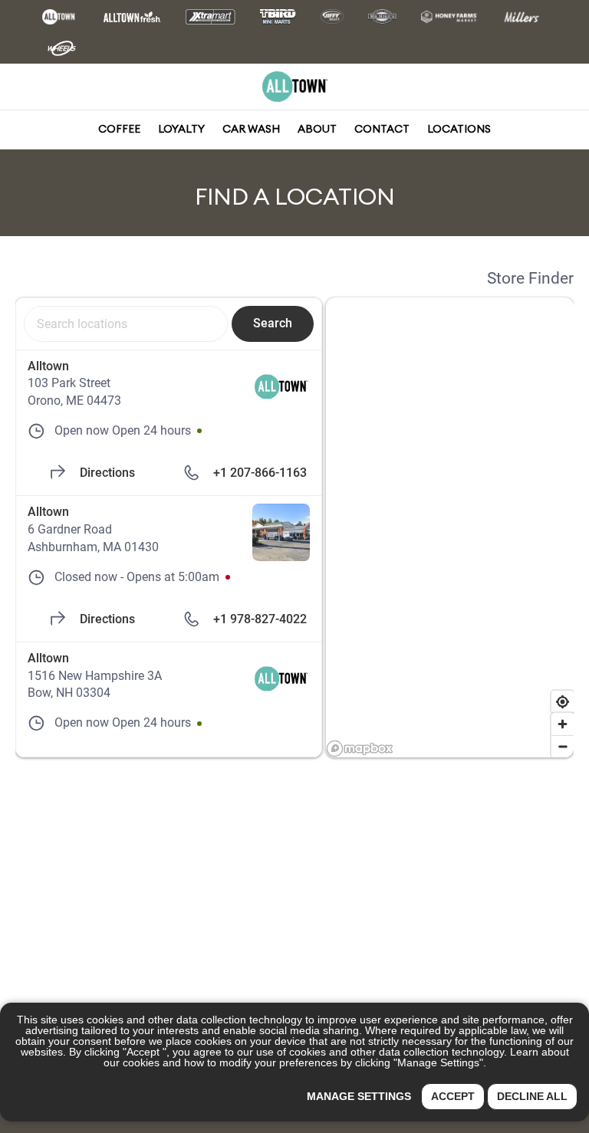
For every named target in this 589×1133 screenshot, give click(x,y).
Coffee (119, 129)
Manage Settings (359, 1096)
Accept (453, 1096)
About (317, 129)
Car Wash (251, 129)
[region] (450, 527)
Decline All (532, 1096)
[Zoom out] (562, 746)
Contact (382, 129)
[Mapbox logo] (359, 748)
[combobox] (126, 323)
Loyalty (181, 129)
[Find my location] (562, 702)
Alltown (48, 366)
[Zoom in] (562, 724)
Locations (459, 129)
